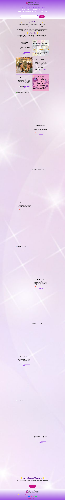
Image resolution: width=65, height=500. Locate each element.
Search (42, 16)
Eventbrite (24, 53)
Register (32, 486)
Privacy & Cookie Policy (32, 498)
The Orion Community (28, 494)
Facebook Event (27, 52)
